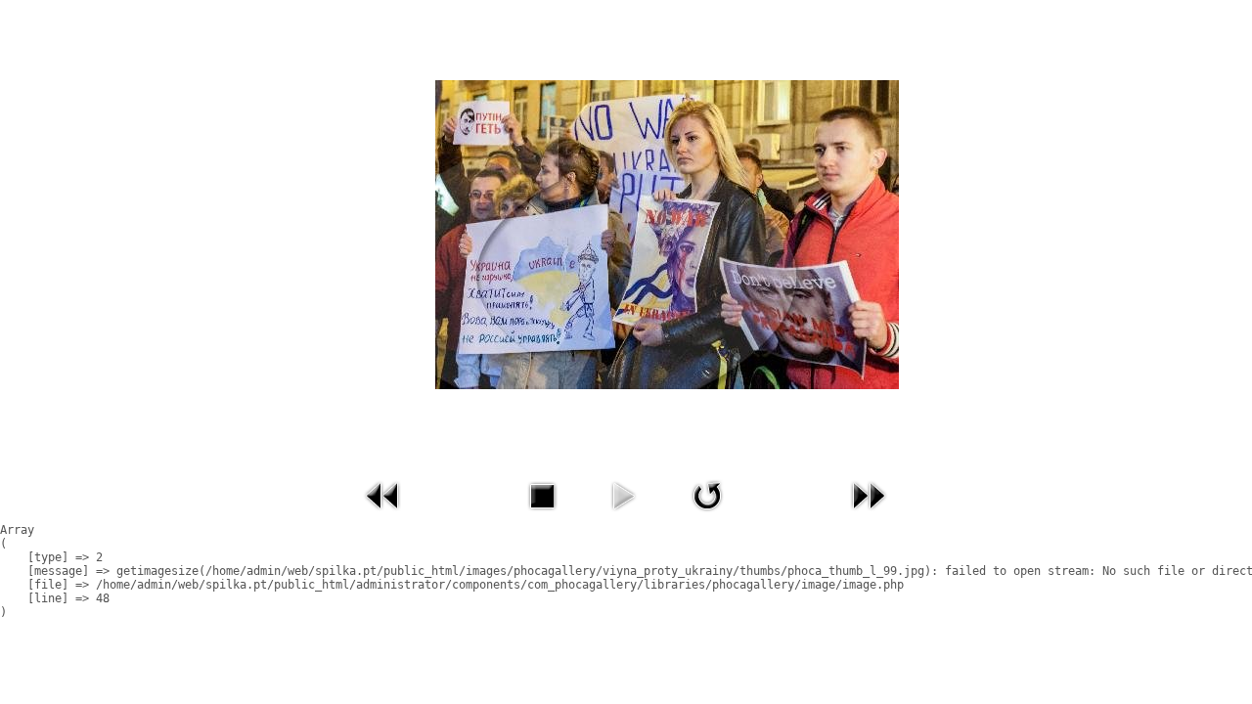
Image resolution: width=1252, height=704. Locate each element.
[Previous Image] (383, 515)
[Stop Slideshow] (541, 515)
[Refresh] (707, 515)
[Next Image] (868, 515)
